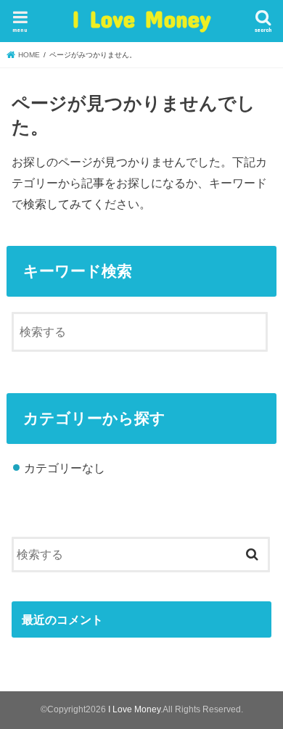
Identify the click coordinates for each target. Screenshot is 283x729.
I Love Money (141, 18)
